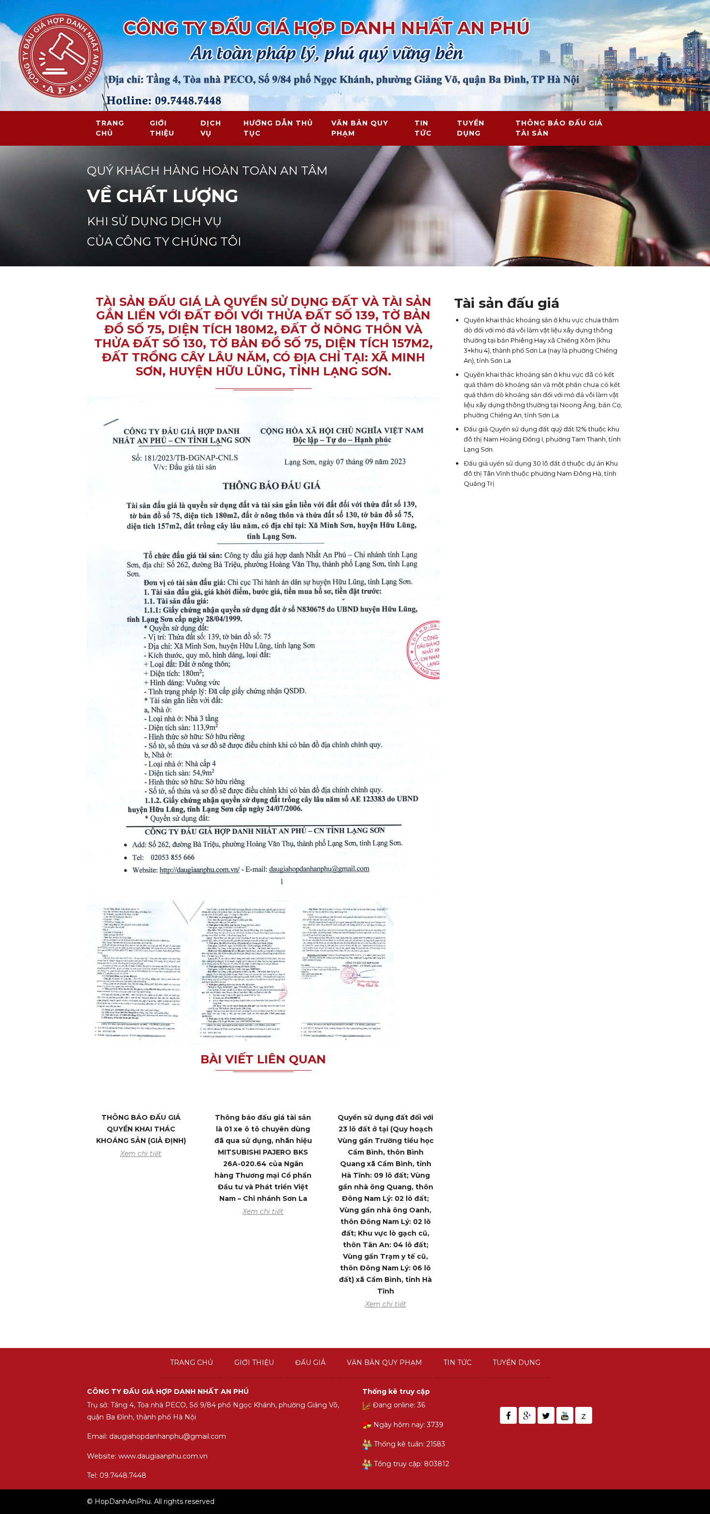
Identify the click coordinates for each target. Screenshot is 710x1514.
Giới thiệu (162, 128)
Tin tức (423, 128)
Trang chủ (110, 128)
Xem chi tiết (140, 1153)
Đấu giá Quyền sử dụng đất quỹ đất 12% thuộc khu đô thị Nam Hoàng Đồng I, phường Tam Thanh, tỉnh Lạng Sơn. (542, 439)
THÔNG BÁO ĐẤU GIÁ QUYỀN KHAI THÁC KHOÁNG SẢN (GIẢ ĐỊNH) (141, 1129)
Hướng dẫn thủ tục (278, 128)
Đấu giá (310, 1362)
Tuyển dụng (470, 128)
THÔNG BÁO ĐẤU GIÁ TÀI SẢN (559, 128)
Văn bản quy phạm (359, 128)
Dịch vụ (210, 128)
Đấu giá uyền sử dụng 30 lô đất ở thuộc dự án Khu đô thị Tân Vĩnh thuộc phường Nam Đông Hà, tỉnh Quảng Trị (541, 473)
